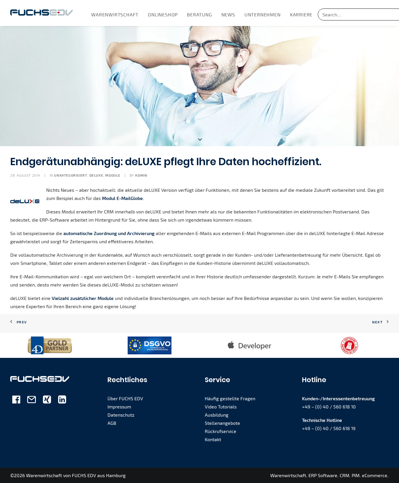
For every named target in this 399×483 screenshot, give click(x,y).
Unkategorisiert (70, 175)
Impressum (119, 406)
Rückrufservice (220, 431)
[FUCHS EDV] (41, 13)
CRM (344, 475)
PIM (356, 475)
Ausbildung (216, 415)
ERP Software (322, 475)
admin (141, 175)
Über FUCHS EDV (125, 398)
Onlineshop (163, 14)
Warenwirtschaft (114, 14)
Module (112, 175)
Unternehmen (262, 14)
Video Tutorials (221, 406)
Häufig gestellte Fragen (230, 398)
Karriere (301, 14)
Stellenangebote (222, 423)
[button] (16, 401)
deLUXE (96, 175)
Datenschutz (120, 415)
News (228, 14)
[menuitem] (115, 14)
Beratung (199, 14)
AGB (111, 423)
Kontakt (213, 439)
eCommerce (374, 475)
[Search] (354, 14)
